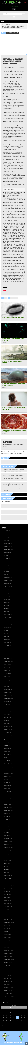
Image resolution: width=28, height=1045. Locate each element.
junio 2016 (6, 894)
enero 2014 (6, 984)
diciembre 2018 (7, 801)
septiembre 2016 (7, 885)
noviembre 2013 (7, 990)
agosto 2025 (6, 552)
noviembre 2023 (7, 617)
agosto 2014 (6, 962)
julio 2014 (6, 965)
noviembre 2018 (7, 804)
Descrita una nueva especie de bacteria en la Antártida (13, 318)
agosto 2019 (6, 776)
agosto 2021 (6, 701)
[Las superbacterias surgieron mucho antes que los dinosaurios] (14, 352)
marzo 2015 (6, 941)
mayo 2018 (6, 822)
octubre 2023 (7, 621)
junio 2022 (6, 670)
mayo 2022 (6, 673)
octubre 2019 (7, 770)
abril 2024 (6, 602)
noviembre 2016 (7, 878)
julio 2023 (6, 630)
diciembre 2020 (7, 726)
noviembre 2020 (7, 729)
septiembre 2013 (7, 996)
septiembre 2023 (7, 624)
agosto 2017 (6, 850)
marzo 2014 (6, 978)
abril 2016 (6, 900)
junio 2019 (6, 782)
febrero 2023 (6, 645)
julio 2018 (6, 816)
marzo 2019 (6, 791)
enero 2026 (6, 540)
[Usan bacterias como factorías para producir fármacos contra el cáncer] (14, 330)
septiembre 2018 (7, 810)
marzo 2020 (6, 754)
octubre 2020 (7, 732)
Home (3, 24)
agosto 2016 (6, 888)
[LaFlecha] (14, 2)
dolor (16, 298)
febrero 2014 (6, 981)
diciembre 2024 (7, 577)
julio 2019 (6, 779)
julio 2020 (6, 742)
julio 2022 (6, 667)
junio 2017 (6, 857)
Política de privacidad (8, 1043)
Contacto (12, 6)
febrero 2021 (6, 720)
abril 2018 (6, 826)
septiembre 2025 (7, 549)
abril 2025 (6, 565)
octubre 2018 (7, 807)
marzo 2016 (6, 903)
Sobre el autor (16, 1043)
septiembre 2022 (7, 661)
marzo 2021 (6, 717)
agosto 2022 (6, 664)
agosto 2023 (6, 627)
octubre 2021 (7, 695)
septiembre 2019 (7, 773)
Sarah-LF (16, 32)
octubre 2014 (7, 956)
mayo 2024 (6, 599)
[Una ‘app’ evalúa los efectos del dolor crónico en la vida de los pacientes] (14, 399)
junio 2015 (6, 931)
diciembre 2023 (7, 614)
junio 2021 (6, 708)
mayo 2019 (6, 785)
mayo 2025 (6, 562)
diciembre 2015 (7, 913)
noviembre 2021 (7, 692)
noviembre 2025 (7, 546)
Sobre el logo (22, 1043)
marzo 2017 (6, 866)
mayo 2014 (6, 972)
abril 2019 (6, 788)
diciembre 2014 (7, 950)
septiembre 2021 (7, 698)
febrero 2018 (6, 832)
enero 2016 (6, 909)
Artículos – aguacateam (9, 483)
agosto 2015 (6, 925)
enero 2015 (6, 947)
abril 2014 (6, 975)
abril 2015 (6, 937)
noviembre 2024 (7, 580)
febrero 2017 (6, 869)
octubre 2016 (7, 882)
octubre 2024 (7, 583)
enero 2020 (6, 760)
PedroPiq (6, 478)
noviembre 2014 (7, 953)
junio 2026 (6, 530)
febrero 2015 (6, 944)
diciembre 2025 (7, 543)
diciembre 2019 (7, 763)
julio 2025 (6, 555)
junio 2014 (6, 968)
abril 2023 (6, 639)
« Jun (2, 1025)
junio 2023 (6, 633)
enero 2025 (6, 574)
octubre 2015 (7, 919)
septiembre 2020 (7, 735)
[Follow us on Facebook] (13, 9)
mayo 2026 (6, 534)
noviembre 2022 (7, 655)
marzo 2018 (6, 829)
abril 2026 (6, 537)
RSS (12, 1043)
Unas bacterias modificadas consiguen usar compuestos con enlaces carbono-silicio (13, 384)
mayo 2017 (6, 860)
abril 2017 (6, 863)
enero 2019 (6, 798)
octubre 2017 (7, 844)
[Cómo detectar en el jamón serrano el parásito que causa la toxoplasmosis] (14, 421)
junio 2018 (6, 819)
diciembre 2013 (7, 987)
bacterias (12, 298)
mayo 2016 (6, 897)
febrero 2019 (6, 795)
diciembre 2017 (7, 838)
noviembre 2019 (7, 767)
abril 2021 (6, 714)
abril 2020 (6, 751)
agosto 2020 (6, 739)
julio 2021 (6, 704)
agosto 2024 (6, 589)
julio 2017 (6, 854)
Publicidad (16, 6)
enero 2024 (6, 611)
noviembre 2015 (7, 916)
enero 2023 (6, 649)
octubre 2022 (7, 658)
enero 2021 (6, 723)
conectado (15, 444)
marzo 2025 (6, 568)
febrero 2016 (6, 906)
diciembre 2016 (7, 875)
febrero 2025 (6, 571)
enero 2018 (6, 835)
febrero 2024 (6, 608)
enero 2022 (6, 686)
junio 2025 (6, 558)
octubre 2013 (7, 993)
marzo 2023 (6, 642)
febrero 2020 (6, 757)
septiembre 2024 (7, 586)
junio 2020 (6, 745)
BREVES (8, 24)
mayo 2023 (6, 636)
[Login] (14, 17)
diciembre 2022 (7, 652)
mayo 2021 (6, 711)
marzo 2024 (6, 605)
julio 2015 (6, 928)
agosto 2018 (6, 813)
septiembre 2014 (7, 959)
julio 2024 (6, 593)
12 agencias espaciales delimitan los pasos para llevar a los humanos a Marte (13, 484)
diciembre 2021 (7, 689)
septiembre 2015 (7, 922)
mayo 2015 (6, 934)
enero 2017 (6, 872)
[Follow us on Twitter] (15, 9)
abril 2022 (6, 676)
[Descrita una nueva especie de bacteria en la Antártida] (14, 309)
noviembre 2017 (7, 841)
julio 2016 (6, 891)
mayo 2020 (6, 748)
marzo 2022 (6, 680)
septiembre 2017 (7, 847)
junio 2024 (6, 596)
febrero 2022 (6, 683)
